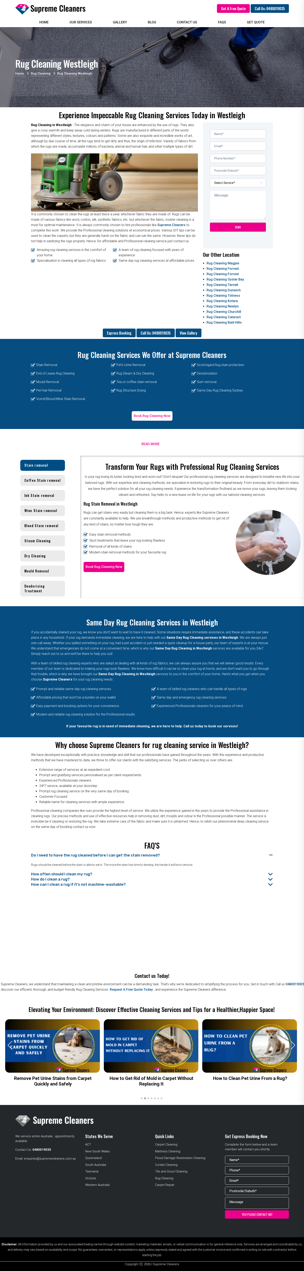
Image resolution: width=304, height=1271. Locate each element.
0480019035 (41, 1150)
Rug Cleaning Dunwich (224, 290)
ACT (88, 1144)
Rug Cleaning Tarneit (222, 285)
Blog (152, 22)
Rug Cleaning (164, 1178)
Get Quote (256, 22)
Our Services (80, 22)
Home (44, 22)
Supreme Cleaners (171, 225)
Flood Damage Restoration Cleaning (180, 1158)
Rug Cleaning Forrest (223, 269)
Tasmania (91, 1171)
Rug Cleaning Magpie (223, 263)
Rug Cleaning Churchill (224, 312)
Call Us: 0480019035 (270, 8)
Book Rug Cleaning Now (152, 416)
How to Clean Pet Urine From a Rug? (250, 1078)
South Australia (95, 1165)
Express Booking (119, 333)
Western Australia (97, 1185)
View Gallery (188, 333)
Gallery (120, 22)
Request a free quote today (132, 990)
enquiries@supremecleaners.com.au (50, 1158)
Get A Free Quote (233, 8)
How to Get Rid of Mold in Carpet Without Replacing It (151, 1081)
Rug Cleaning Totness (223, 296)
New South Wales (97, 1151)
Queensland (93, 1158)
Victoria (90, 1178)
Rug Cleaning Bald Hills (224, 322)
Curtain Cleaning (166, 1165)
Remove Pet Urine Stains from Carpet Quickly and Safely (53, 1081)
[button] (293, 1045)
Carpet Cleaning (166, 1144)
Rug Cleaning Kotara (222, 301)
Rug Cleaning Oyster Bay (225, 279)
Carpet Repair (164, 1185)
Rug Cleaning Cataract (224, 317)
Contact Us (187, 22)
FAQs (222, 22)
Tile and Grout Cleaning (171, 1171)
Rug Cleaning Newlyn (223, 306)
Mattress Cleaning (167, 1151)
